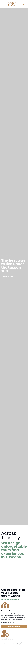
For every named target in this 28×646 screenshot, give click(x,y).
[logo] (13, 4)
